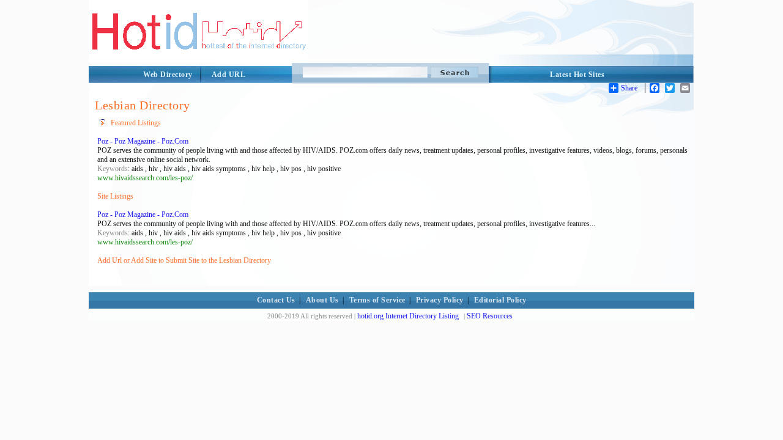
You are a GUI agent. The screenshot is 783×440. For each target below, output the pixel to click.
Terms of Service (377, 300)
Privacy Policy (440, 300)
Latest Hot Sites (577, 74)
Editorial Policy (500, 300)
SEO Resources (490, 316)
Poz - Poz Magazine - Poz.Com (142, 141)
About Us (322, 300)
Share (629, 88)
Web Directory (168, 74)
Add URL (229, 74)
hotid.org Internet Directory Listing (408, 316)
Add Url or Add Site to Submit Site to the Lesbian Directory (184, 260)
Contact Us (276, 300)
